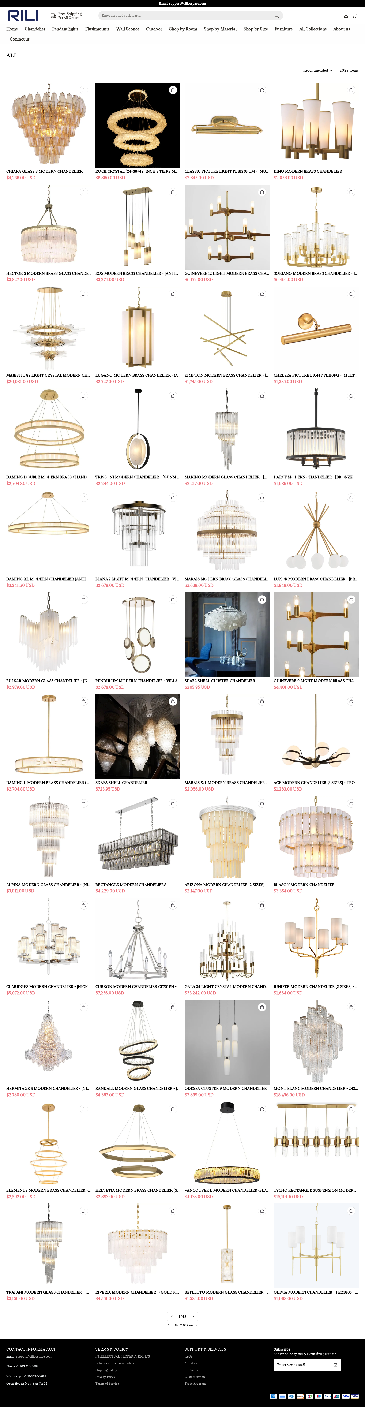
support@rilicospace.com (34, 1356)
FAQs (188, 1356)
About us (342, 28)
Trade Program (195, 1383)
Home (12, 28)
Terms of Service (107, 1383)
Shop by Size (255, 28)
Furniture (284, 28)
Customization (195, 1377)
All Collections (313, 28)
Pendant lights (65, 28)
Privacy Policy (105, 1377)
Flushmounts (97, 28)
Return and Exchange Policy (114, 1363)
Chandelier (35, 28)
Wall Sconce (127, 28)
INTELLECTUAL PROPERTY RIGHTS (122, 1356)
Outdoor (154, 28)
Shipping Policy (106, 1370)
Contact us (20, 39)
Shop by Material (220, 28)
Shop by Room (183, 28)
